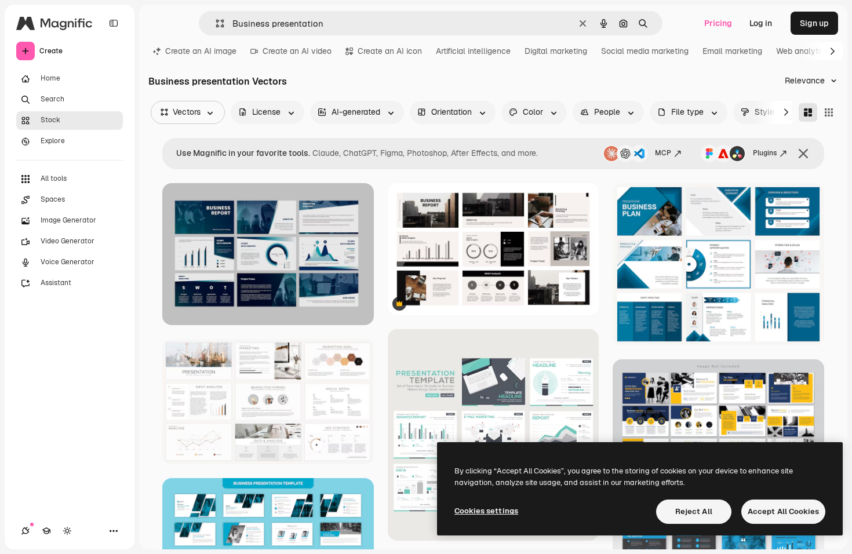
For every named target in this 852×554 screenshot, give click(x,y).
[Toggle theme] (67, 531)
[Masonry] (808, 112)
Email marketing (732, 51)
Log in (760, 23)
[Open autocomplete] (215, 23)
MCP (663, 153)
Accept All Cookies (783, 511)
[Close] (803, 154)
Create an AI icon (390, 51)
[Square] (829, 112)
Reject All (693, 511)
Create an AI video (297, 51)
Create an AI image (200, 51)
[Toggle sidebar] (113, 23)
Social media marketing (645, 51)
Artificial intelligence (473, 51)
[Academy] (46, 531)
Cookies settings (486, 511)
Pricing (718, 23)
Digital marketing (556, 51)
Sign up (814, 23)
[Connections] (25, 531)
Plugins (765, 153)
